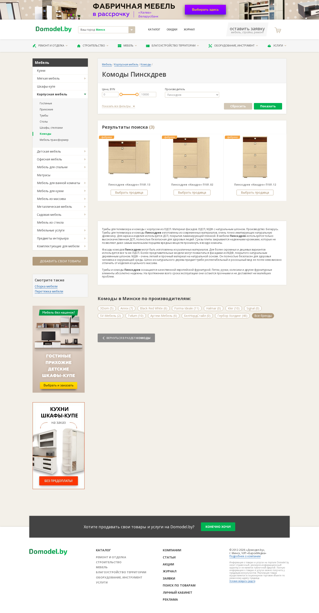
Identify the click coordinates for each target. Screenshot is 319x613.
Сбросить (238, 106)
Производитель (175, 89)
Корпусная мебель (52, 94)
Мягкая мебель (48, 78)
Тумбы (44, 115)
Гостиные (46, 103)
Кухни (41, 70)
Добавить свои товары (60, 261)
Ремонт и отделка (51, 45)
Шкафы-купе (46, 86)
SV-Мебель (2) (110, 316)
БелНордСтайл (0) (197, 316)
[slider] (121, 94)
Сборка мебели (46, 286)
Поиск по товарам (179, 585)
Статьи (169, 557)
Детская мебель (49, 151)
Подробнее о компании (245, 556)
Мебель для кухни (50, 191)
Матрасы (43, 175)
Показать (268, 106)
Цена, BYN (108, 89)
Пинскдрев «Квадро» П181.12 (255, 184)
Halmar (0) (213, 308)
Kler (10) (234, 308)
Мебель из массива (51, 199)
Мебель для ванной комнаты (58, 183)
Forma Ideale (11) (186, 308)
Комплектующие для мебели (58, 246)
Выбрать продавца (129, 192)
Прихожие (46, 109)
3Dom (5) (106, 308)
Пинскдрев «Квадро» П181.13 (129, 184)
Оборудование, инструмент (234, 45)
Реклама (170, 599)
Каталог (154, 29)
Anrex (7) (126, 308)
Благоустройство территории (174, 45)
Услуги (278, 45)
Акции (168, 564)
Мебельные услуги (50, 230)
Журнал (189, 29)
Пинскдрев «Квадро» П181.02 (192, 184)
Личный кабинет (177, 592)
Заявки (169, 578)
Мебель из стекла (50, 222)
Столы (44, 121)
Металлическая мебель (54, 206)
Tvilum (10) (135, 316)
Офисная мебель (49, 159)
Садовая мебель (49, 215)
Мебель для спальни (52, 167)
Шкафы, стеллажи (51, 128)
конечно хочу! (218, 527)
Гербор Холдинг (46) (232, 316)
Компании (172, 550)
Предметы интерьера (53, 238)
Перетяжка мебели (49, 291)
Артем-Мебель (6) (163, 316)
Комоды (45, 134)
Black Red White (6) (153, 308)
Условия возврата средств (242, 581)
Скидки (172, 29)
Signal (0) (253, 308)
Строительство (94, 45)
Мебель (128, 45)
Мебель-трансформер (54, 140)
